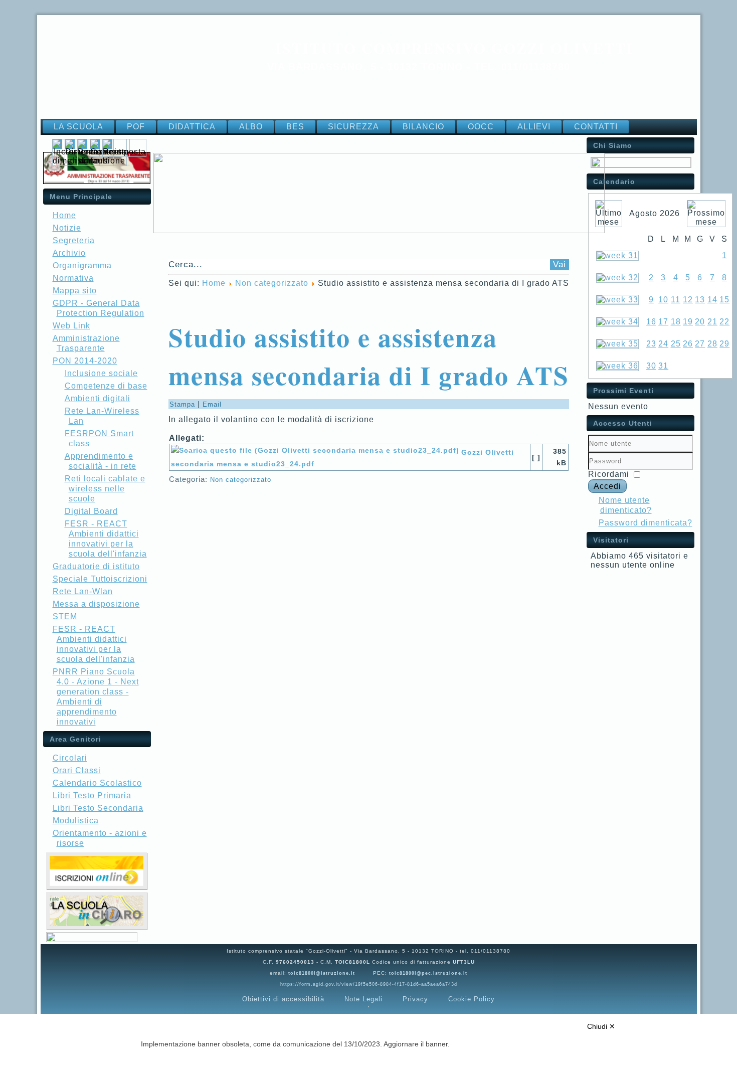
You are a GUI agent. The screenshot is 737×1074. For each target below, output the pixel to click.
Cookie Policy (471, 999)
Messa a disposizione (96, 604)
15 (724, 299)
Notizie (67, 228)
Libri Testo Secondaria (98, 808)
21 (712, 321)
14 (712, 299)
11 (675, 299)
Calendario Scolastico (97, 783)
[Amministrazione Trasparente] (96, 181)
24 (663, 343)
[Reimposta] (124, 151)
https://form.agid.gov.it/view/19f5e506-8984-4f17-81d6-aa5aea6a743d (368, 984)
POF (136, 126)
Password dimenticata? (645, 522)
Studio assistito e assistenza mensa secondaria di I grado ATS (368, 356)
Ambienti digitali (97, 398)
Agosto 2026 (654, 213)
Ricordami (608, 474)
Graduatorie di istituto (96, 566)
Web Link (71, 325)
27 (700, 343)
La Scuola (78, 126)
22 (724, 321)
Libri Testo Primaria (92, 795)
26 (688, 343)
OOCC (481, 126)
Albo (251, 126)
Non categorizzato (271, 283)
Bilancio (423, 126)
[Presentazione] (641, 164)
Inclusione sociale (101, 373)
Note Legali (363, 999)
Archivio (69, 253)
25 (676, 343)
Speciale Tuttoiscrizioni (100, 579)
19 (688, 321)
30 (651, 366)
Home (64, 215)
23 (651, 343)
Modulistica (76, 820)
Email (212, 404)
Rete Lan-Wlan (83, 591)
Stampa (183, 404)
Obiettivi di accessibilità (283, 999)
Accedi (607, 486)
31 (663, 366)
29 (724, 343)
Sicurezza (353, 126)
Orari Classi (77, 770)
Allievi (533, 126)
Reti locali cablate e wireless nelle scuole (105, 488)
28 (712, 343)
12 (688, 299)
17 (663, 321)
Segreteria (74, 240)
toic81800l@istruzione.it (321, 973)
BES (295, 126)
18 (676, 321)
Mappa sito (75, 290)
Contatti (596, 126)
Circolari (70, 758)
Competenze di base (106, 386)
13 (700, 299)
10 (663, 299)
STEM (65, 616)
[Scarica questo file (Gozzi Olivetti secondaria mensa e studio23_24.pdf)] (316, 452)
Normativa (73, 278)
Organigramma (82, 265)
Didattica (192, 126)
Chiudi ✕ (601, 1026)
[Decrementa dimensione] (102, 160)
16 (651, 321)
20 (700, 321)
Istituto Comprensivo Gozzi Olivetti (454, 48)
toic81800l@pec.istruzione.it (428, 973)
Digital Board (91, 511)
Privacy (415, 999)
